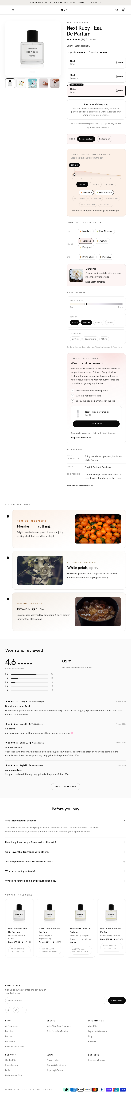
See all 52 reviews (65, 786)
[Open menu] (6, 9)
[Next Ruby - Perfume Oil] (78, 413)
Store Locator (12, 1065)
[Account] (13, 9)
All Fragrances (12, 1026)
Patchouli (106, 257)
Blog (90, 1036)
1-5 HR (95, 184)
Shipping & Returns (56, 1070)
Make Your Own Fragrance (59, 1026)
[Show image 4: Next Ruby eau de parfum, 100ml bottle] (43, 83)
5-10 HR (109, 184)
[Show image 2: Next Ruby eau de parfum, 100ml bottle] (21, 83)
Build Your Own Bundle (57, 1031)
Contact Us (10, 1060)
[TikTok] (24, 1010)
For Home (10, 1041)
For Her (8, 1036)
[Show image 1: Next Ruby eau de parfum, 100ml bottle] (10, 83)
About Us (92, 1026)
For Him (9, 1031)
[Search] (117, 9)
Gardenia (86, 241)
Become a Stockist (97, 1060)
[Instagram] (16, 1010)
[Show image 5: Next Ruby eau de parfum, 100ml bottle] (55, 83)
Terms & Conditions (56, 1065)
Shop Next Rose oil (79, 437)
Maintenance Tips (13, 1075)
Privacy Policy (53, 1060)
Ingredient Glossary (97, 1031)
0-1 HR (82, 184)
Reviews (92, 1041)
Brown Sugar (88, 257)
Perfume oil (104, 138)
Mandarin (86, 231)
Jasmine (103, 241)
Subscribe (117, 1000)
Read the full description (78, 485)
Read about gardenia (95, 281)
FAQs (7, 1070)
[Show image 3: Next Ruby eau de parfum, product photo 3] (32, 83)
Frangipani (87, 247)
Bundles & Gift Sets (14, 1046)
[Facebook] (8, 1010)
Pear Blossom (105, 231)
